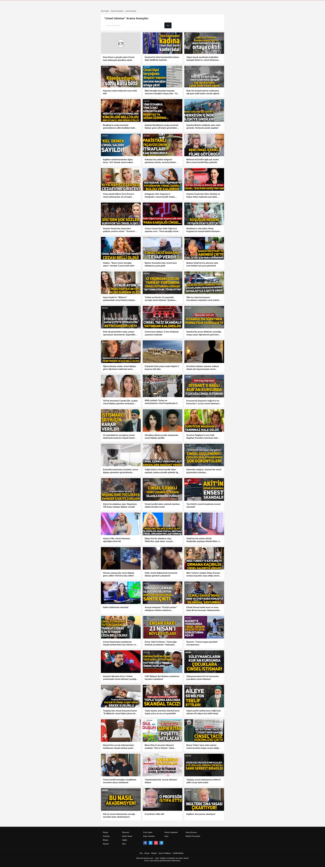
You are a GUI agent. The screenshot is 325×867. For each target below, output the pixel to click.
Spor (124, 844)
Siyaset (106, 844)
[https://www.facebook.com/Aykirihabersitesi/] (145, 843)
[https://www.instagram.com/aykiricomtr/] (156, 843)
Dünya (105, 832)
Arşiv (166, 836)
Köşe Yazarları (149, 836)
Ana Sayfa (105, 11)
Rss (141, 853)
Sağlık (124, 840)
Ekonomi (125, 832)
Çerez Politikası (165, 853)
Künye (147, 853)
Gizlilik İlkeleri (178, 853)
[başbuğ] (161, 843)
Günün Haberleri (171, 832)
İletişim (154, 853)
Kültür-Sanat (127, 836)
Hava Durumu (191, 832)
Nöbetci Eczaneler (193, 836)
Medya (105, 840)
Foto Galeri (147, 832)
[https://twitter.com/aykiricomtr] (150, 843)
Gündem (106, 836)
